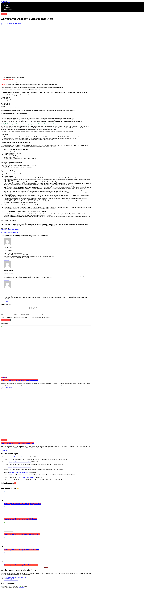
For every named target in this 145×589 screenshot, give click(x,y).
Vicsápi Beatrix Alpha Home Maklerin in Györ (15, 577)
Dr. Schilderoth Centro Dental (11, 580)
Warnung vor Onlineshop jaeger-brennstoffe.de (22, 534)
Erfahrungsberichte (8, 9)
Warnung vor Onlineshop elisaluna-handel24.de (20, 462)
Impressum (21, 587)
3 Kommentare (17, 23)
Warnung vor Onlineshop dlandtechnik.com (21, 565)
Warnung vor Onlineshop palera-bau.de (10, 232)
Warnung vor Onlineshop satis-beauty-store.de (19, 456)
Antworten (6, 260)
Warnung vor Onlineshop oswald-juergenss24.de (19, 380)
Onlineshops (7, 7)
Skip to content (4, 1)
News (5, 11)
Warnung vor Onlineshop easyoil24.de (18, 472)
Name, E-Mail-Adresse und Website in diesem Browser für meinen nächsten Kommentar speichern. (26, 317)
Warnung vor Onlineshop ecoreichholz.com (17, 443)
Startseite (6, 5)
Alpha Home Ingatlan (9, 578)
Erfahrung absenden (5, 320)
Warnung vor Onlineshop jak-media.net (10, 229)
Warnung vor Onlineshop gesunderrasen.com (21, 549)
